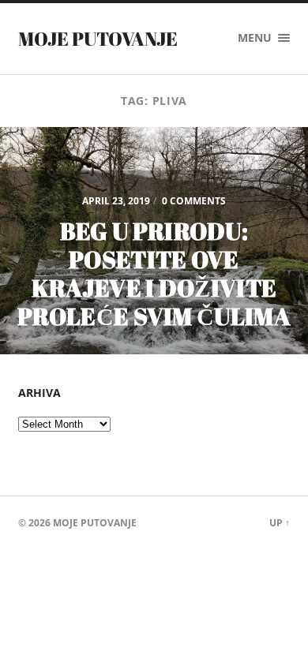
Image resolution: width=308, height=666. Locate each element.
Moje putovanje (98, 38)
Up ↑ (279, 522)
